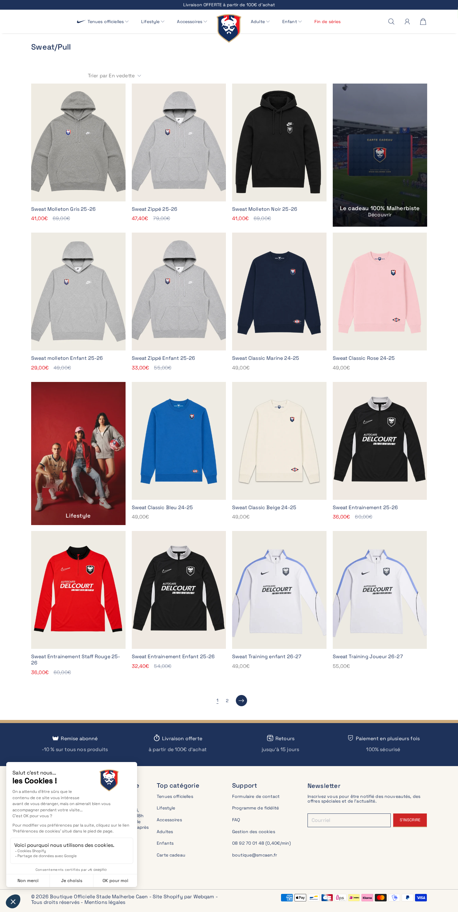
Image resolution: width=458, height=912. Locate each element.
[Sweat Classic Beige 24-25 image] (279, 441)
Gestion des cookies (253, 831)
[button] (108, 21)
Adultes (165, 831)
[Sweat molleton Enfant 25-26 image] (78, 291)
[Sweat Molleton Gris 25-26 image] (78, 142)
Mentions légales (105, 902)
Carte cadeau (171, 855)
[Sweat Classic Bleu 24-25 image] (179, 441)
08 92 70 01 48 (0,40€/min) (261, 843)
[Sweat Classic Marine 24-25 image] (279, 291)
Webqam (203, 896)
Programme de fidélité (255, 808)
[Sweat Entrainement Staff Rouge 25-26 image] (78, 590)
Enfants (165, 843)
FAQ (236, 820)
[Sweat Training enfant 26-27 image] (279, 590)
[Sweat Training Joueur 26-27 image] (380, 590)
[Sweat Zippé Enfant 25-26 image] (179, 291)
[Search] (391, 21)
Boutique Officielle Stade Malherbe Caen (99, 896)
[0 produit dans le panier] (423, 21)
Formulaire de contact (255, 796)
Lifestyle (166, 808)
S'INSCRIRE (410, 820)
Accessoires (169, 820)
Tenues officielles (175, 796)
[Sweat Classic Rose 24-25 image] (380, 291)
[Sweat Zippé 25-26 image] (179, 142)
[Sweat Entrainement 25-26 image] (380, 441)
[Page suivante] (241, 700)
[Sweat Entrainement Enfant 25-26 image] (179, 590)
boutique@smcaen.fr (254, 855)
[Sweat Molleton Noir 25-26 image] (279, 142)
